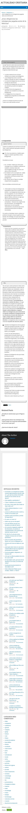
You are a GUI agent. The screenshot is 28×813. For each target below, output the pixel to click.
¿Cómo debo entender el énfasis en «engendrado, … (16, 658)
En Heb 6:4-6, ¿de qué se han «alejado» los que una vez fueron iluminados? (13, 536)
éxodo (6, 757)
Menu (2, 7)
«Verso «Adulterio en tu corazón (13, 502)
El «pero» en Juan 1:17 (10, 519)
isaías (6, 788)
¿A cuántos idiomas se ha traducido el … (15, 627)
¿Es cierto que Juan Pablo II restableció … (16, 581)
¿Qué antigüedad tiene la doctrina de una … (15, 595)
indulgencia (11, 27)
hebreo (7, 734)
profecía (7, 763)
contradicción (8, 755)
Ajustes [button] (4, 809)
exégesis (7, 729)
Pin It (9, 405)
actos (6, 759)
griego (6, 731)
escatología (8, 790)
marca (6, 792)
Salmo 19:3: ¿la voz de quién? (12, 521)
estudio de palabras (10, 740)
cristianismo (5, 27)
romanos (7, 773)
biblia (6, 721)
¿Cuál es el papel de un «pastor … (15, 633)
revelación (7, 746)
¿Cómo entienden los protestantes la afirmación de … (15, 686)
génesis (7, 727)
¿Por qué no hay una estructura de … (14, 699)
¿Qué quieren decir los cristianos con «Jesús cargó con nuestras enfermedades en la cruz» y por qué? (14, 421)
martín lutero (17, 27)
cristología (7, 778)
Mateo (6, 738)
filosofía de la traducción (11, 803)
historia (7, 744)
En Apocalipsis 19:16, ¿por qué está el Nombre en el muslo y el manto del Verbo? (14, 561)
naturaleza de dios (9, 799)
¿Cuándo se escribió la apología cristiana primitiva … (16, 706)
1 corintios (7, 761)
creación (7, 801)
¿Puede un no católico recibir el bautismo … (16, 614)
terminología (8, 796)
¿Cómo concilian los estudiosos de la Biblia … (15, 646)
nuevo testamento (9, 771)
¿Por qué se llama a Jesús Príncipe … (15, 588)
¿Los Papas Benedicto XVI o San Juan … (16, 693)
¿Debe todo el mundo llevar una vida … (16, 608)
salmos (7, 767)
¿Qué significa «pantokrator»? (12, 500)
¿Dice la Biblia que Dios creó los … (16, 666)
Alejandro (5, 26)
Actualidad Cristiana (14, 2)
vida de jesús (8, 748)
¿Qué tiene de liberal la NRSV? (15, 652)
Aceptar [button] (9, 809)
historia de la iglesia (10, 765)
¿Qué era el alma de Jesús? (10, 427)
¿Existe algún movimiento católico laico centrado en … (16, 679)
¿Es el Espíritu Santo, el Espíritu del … (15, 621)
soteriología (8, 776)
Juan (6, 736)
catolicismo (22, 26)
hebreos (7, 786)
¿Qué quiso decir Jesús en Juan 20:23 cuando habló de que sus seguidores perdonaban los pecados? (14, 548)
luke (6, 752)
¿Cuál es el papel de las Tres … (15, 601)
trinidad (7, 794)
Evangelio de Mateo (10, 784)
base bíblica (8, 742)
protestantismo (9, 782)
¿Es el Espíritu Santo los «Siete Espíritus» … (15, 673)
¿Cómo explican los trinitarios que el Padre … (16, 640)
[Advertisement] (14, 46)
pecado (7, 769)
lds (5, 780)
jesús (6, 750)
